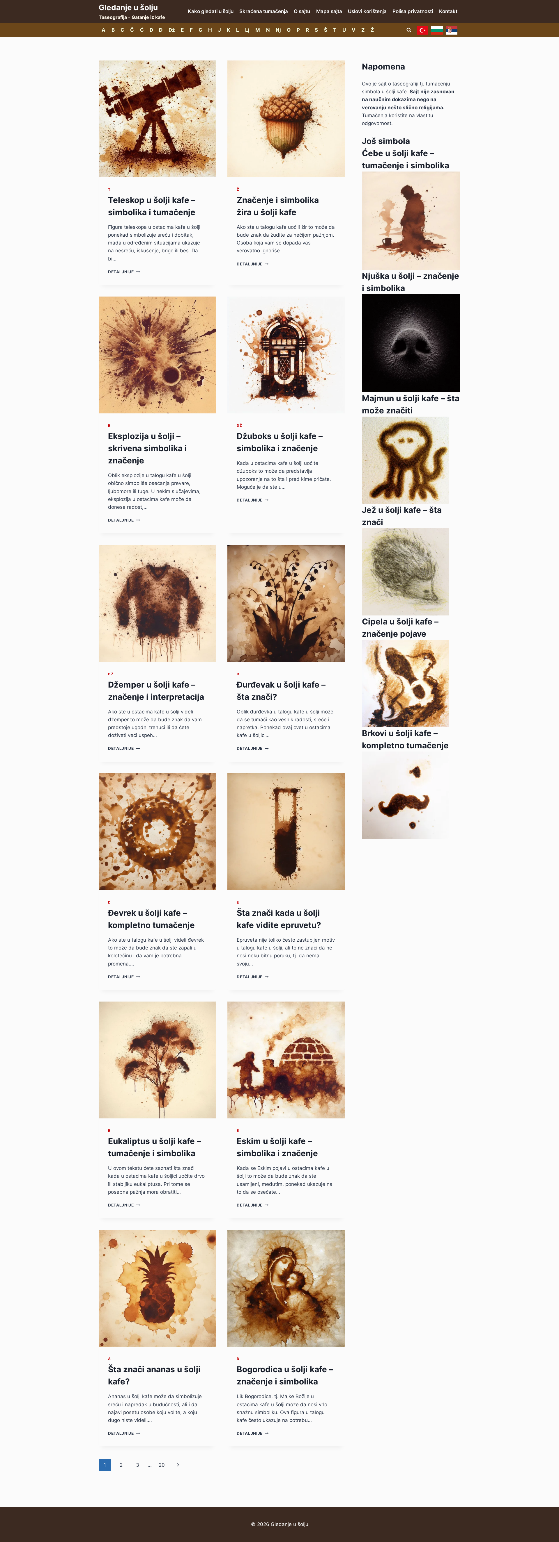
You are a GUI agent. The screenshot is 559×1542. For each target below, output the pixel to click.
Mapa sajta (329, 11)
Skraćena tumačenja (263, 11)
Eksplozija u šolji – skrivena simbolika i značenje (147, 448)
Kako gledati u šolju (210, 11)
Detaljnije (124, 272)
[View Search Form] (409, 30)
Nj (278, 30)
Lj (247, 30)
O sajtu (302, 11)
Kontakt (448, 11)
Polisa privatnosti (412, 11)
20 (162, 1465)
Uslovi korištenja (367, 11)
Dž (172, 30)
